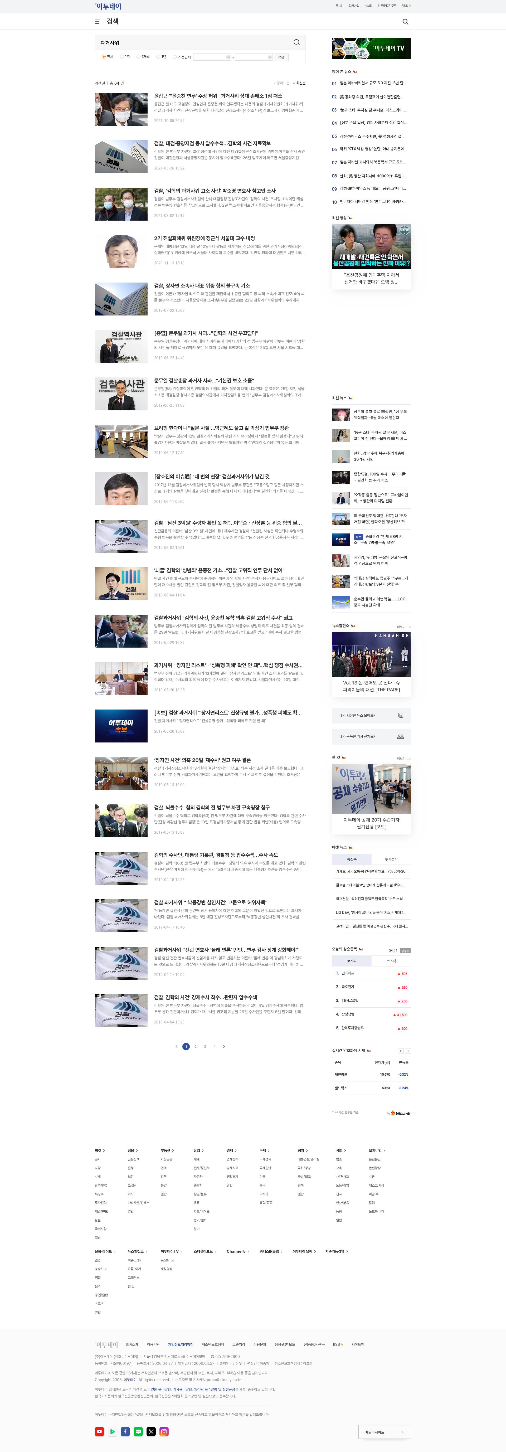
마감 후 (373, 1194)
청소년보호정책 (213, 1344)
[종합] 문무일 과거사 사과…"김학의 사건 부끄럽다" (206, 333)
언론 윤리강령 (161, 1389)
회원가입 (354, 6)
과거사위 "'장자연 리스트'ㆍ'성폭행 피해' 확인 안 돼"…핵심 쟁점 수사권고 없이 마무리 (241, 665)
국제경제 (265, 1159)
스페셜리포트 (203, 1251)
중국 (262, 1185)
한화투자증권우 (353, 1028)
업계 (164, 1168)
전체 (110, 57)
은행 (131, 1168)
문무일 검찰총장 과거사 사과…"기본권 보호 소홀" (204, 380)
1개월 (146, 57)
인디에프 (348, 973)
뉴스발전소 (136, 1251)
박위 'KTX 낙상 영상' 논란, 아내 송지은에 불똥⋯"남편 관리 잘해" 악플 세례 (398, 149)
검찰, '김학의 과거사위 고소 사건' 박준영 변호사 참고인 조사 (215, 191)
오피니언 (375, 1150)
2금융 (132, 1185)
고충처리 (238, 1344)
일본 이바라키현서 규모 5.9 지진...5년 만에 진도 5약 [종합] (386, 83)
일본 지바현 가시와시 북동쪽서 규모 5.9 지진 (375, 162)
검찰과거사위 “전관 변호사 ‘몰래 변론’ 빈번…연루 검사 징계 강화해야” (226, 950)
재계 (197, 1159)
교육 (339, 1168)
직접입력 (184, 57)
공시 (98, 1159)
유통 (197, 1203)
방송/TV (101, 1269)
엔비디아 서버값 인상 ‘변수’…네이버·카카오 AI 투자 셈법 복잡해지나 (392, 201)
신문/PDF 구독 (387, 6)
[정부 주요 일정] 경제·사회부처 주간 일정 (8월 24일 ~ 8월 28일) (391, 122)
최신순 (301, 83)
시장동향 (166, 1159)
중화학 (198, 1185)
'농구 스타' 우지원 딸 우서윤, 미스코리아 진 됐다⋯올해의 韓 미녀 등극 (394, 110)
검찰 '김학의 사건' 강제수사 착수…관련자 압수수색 (205, 997)
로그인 (339, 6)
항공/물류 (200, 1194)
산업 (197, 1150)
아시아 (264, 1194)
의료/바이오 (202, 1211)
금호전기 (348, 987)
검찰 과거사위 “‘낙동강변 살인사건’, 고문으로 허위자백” (211, 902)
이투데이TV (170, 1251)
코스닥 (391, 961)
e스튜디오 (167, 1260)
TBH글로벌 (350, 1000)
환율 (98, 1220)
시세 (98, 1177)
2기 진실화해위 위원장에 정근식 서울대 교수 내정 (204, 238)
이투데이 (130, 1380)
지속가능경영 (334, 1251)
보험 (131, 1177)
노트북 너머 (376, 1211)
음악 (98, 1286)
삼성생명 (348, 1014)
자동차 (198, 1177)
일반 (98, 1238)
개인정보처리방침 (180, 1344)
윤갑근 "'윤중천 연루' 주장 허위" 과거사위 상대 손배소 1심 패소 (218, 96)
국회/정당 (304, 1168)
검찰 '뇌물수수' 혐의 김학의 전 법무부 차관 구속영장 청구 (212, 807)
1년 (164, 57)
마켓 (98, 1150)
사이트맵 (358, 1344)
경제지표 (232, 1168)
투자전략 (391, 859)
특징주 (352, 859)
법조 (339, 1159)
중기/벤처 (200, 1220)
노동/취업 (342, 1185)
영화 (98, 1278)
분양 (164, 1185)
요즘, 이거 (134, 1269)
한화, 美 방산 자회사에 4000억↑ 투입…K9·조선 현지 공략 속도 (390, 176)
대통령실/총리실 (308, 1159)
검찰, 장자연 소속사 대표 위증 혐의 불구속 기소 (202, 286)
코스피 (352, 961)
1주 (127, 57)
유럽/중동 (266, 1203)
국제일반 (265, 1168)
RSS (405, 6)
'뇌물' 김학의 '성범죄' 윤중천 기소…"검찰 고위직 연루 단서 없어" (219, 570)
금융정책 (133, 1159)
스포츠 (99, 1304)
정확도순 (283, 83)
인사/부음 (342, 1203)
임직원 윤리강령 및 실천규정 (214, 1389)
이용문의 (260, 1344)
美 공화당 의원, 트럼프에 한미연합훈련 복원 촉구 (378, 97)
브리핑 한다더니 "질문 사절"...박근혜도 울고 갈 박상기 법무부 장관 (221, 428)
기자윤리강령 (182, 1389)
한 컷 (131, 1286)
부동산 (165, 1150)
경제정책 (232, 1159)
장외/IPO (101, 1185)
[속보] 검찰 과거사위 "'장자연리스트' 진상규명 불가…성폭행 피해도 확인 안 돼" (234, 713)
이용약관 (153, 1344)
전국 (339, 1194)
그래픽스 (133, 1278)
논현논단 (375, 1159)
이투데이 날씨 (302, 1251)
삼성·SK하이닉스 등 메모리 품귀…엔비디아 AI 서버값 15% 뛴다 (389, 188)
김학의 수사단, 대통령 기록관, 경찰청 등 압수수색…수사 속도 (216, 855)
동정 (339, 1211)
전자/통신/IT (202, 1168)
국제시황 (100, 1229)
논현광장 (375, 1168)
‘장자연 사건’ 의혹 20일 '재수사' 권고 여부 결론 (202, 760)
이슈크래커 (135, 1260)
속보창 (368, 6)
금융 (131, 1150)
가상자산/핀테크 (138, 1203)
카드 (131, 1194)
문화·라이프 (103, 1251)
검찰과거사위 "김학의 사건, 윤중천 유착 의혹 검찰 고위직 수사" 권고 (223, 618)
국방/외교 (304, 1177)
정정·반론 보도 (285, 1344)
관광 (98, 1260)
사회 (339, 1150)
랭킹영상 (166, 1269)
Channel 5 (236, 1251)
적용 (281, 57)
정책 (164, 1177)
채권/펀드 (101, 1211)
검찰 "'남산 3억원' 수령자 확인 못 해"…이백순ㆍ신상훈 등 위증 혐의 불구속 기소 (235, 523)
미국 (262, 1177)
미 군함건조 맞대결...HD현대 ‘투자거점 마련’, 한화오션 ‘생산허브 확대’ (380, 522)
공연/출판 (101, 1295)
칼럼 (372, 1203)
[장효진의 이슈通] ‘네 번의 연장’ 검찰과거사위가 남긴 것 (212, 476)
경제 (230, 1150)
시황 (98, 1168)
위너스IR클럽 (269, 1251)
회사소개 (132, 1344)
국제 (263, 1150)
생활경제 (232, 1177)
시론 (372, 1177)
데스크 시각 (376, 1185)
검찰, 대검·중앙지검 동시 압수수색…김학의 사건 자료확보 (212, 143)
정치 (301, 1150)
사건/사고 (342, 1177)
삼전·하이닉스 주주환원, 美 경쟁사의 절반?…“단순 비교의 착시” (390, 136)
